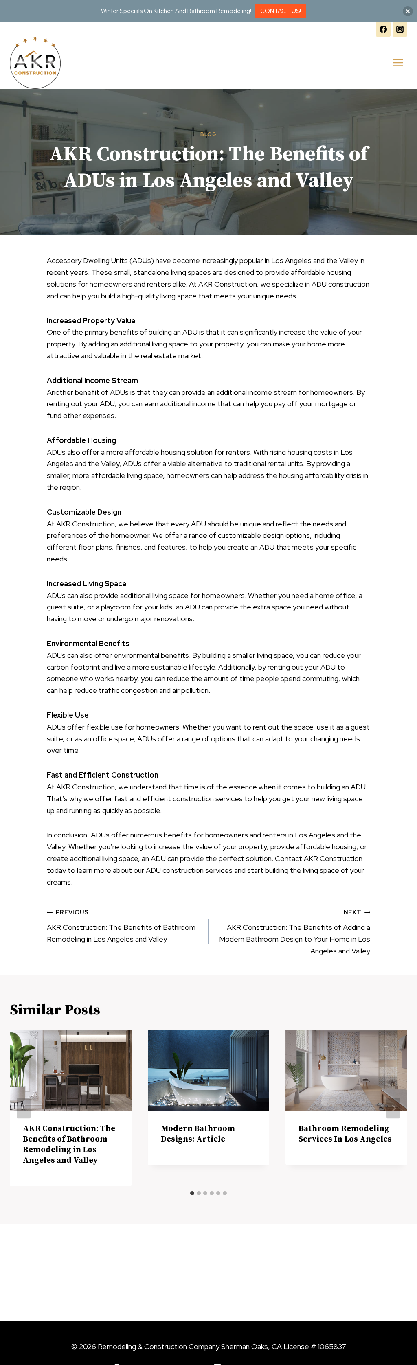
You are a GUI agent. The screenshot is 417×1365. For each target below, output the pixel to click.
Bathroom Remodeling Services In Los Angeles (345, 1134)
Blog (208, 134)
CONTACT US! (280, 11)
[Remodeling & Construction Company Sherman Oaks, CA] (35, 63)
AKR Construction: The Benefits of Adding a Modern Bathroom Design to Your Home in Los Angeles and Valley (294, 931)
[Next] (393, 1108)
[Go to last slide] (24, 1108)
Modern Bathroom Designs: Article (198, 1134)
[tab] (192, 1193)
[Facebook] (383, 29)
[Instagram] (400, 29)
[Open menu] (397, 63)
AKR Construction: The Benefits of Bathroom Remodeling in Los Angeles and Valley (121, 926)
